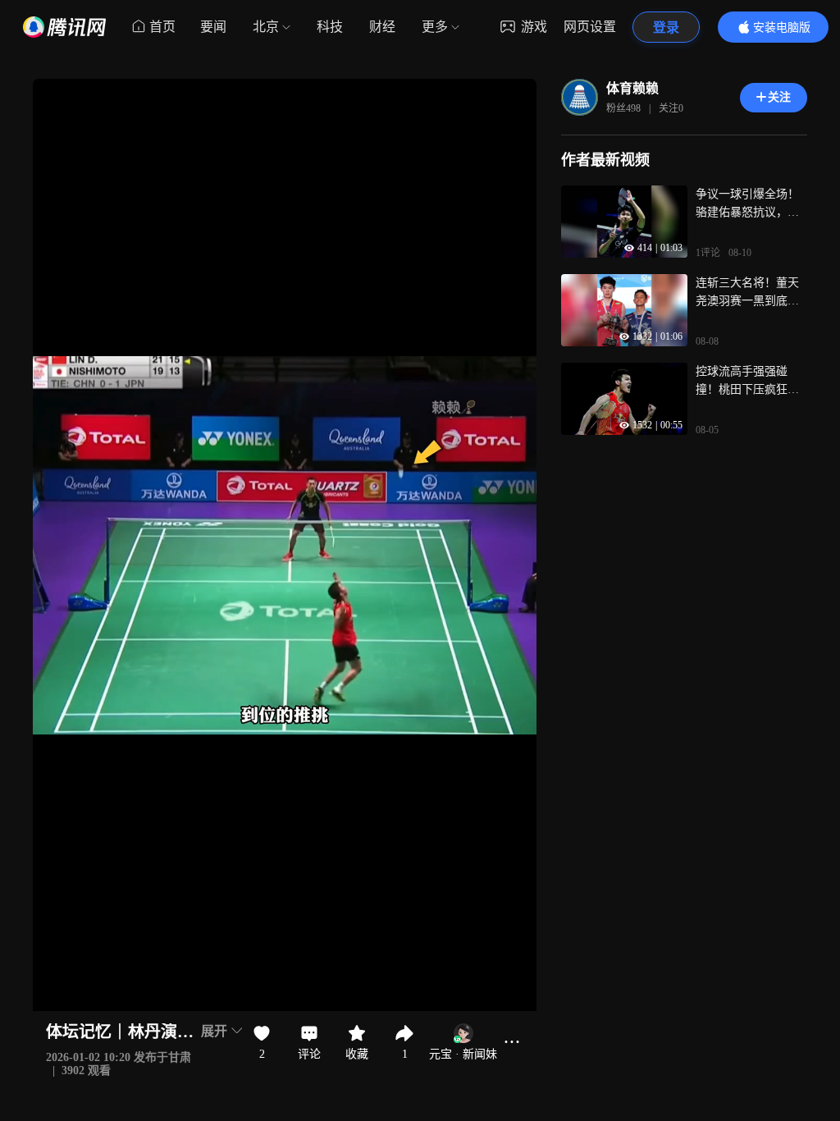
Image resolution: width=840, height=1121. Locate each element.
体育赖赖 (632, 88)
